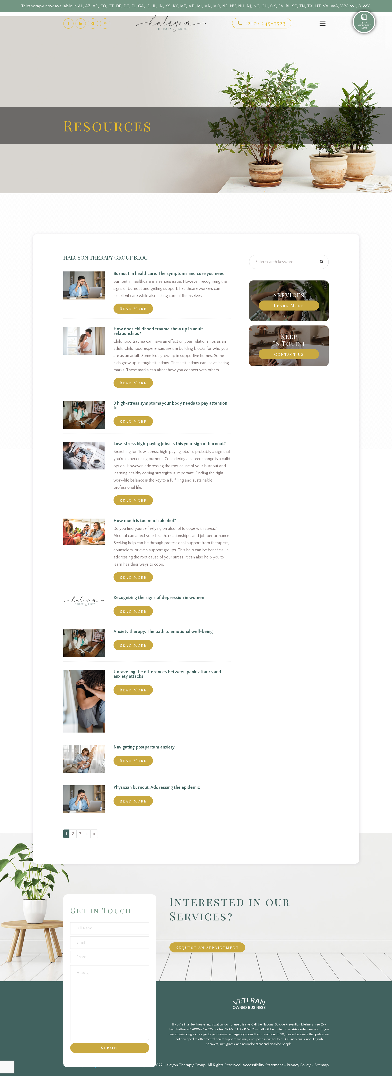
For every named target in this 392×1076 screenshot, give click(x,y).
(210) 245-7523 (265, 23)
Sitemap (321, 1065)
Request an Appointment (207, 947)
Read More (133, 308)
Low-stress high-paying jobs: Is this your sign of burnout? (170, 443)
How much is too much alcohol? (145, 520)
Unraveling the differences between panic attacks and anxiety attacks (167, 674)
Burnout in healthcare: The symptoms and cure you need (169, 273)
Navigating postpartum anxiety (144, 747)
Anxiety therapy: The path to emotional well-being (163, 631)
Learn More (289, 305)
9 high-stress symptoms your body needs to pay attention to (170, 405)
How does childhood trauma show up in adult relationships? (158, 331)
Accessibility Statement (263, 1065)
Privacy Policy (299, 1065)
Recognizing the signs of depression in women (159, 597)
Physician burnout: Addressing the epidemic (157, 787)
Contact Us (289, 354)
